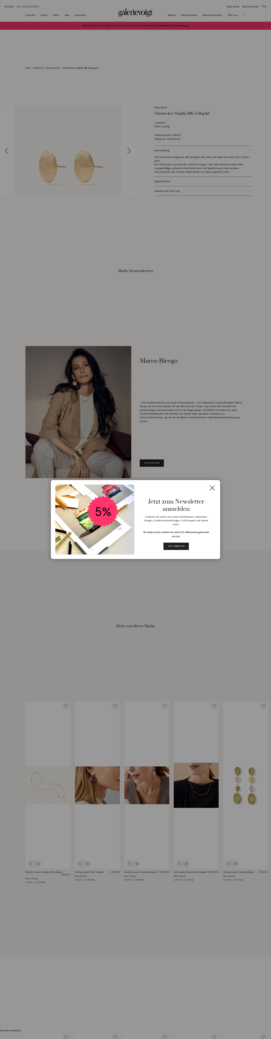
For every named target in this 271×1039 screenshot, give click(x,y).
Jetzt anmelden (176, 546)
